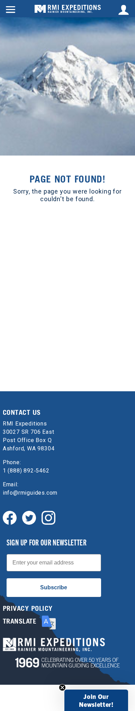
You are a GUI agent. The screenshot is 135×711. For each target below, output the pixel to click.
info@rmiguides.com (30, 492)
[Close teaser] (62, 687)
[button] (96, 700)
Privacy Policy (28, 608)
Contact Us (22, 412)
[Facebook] (10, 517)
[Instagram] (48, 517)
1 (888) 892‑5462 (26, 470)
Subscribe (53, 587)
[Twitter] (29, 517)
